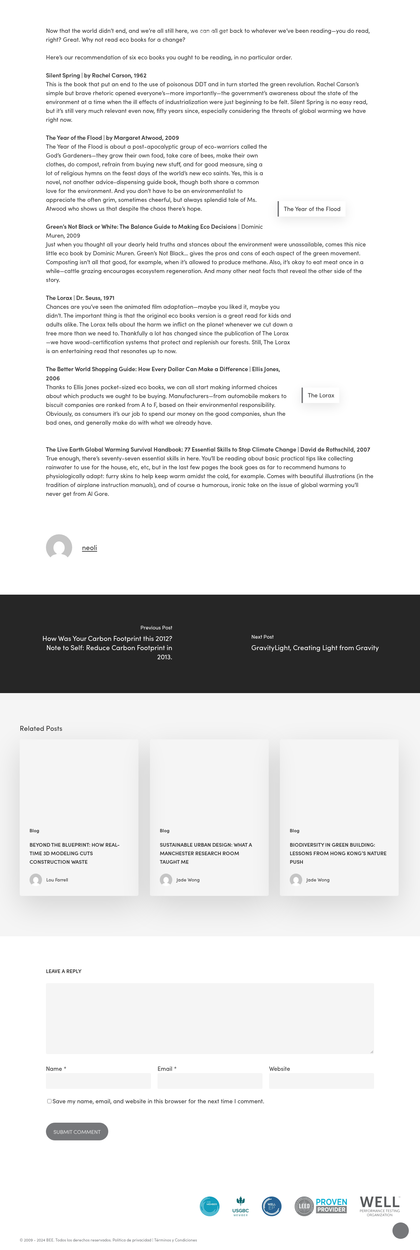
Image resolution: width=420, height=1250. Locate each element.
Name (56, 1068)
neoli (89, 547)
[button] (12, 14)
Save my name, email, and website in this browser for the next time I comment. (158, 1101)
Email (167, 1068)
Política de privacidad (132, 1239)
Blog (34, 830)
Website (279, 1068)
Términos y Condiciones (175, 1239)
